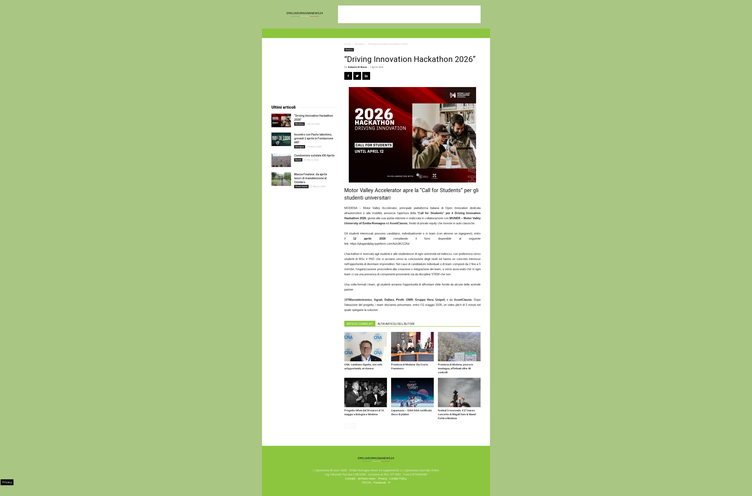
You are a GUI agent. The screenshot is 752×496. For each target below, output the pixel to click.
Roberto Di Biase (357, 66)
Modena (359, 44)
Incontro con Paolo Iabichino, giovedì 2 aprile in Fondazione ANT (313, 138)
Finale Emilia (301, 186)
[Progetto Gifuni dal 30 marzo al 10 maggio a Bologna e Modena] (365, 392)
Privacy (382, 478)
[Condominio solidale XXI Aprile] (281, 160)
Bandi (298, 159)
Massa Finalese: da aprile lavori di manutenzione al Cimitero (310, 178)
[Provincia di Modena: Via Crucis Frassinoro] (412, 346)
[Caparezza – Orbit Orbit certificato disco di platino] (412, 392)
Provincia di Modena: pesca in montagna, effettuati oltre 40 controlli (455, 368)
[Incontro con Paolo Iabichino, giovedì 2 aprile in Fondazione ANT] (281, 139)
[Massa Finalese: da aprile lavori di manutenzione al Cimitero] (281, 179)
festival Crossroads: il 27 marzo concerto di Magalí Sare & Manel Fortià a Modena (457, 414)
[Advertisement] (409, 14)
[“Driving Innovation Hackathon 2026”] (281, 120)
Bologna (299, 146)
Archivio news (366, 478)
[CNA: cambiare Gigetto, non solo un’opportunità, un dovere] (365, 346)
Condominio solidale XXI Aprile (314, 155)
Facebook (379, 482)
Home (347, 44)
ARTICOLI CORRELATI (360, 323)
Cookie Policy (398, 478)
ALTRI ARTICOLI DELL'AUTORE (396, 323)
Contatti (350, 478)
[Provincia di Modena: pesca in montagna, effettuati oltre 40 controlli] (459, 346)
